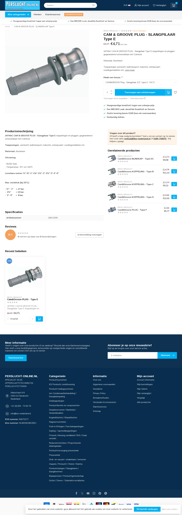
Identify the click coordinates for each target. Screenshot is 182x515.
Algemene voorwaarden (104, 384)
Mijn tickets (142, 389)
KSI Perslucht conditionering (62, 384)
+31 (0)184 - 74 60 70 (21, 406)
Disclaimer (97, 389)
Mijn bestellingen (145, 384)
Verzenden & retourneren (104, 402)
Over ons (97, 380)
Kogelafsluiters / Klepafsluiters (63, 417)
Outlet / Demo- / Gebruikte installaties (66, 480)
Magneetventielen (57, 422)
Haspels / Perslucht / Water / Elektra (65, 464)
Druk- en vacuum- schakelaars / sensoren (67, 459)
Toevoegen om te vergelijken (116, 98)
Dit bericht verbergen (147, 509)
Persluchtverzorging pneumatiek (64, 450)
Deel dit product (137, 98)
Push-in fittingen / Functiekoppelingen (66, 426)
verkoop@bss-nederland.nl (137, 138)
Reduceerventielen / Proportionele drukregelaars (65, 445)
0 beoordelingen (139, 31)
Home (7, 26)
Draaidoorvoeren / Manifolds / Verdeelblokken (62, 411)
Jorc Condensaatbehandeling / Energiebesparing (62, 395)
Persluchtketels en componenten (64, 405)
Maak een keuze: (113, 77)
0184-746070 (160, 138)
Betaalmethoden (101, 398)
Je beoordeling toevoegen (90, 234)
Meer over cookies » (170, 509)
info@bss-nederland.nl (21, 413)
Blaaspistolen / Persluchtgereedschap (66, 476)
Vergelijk (14, 319)
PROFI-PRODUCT (111, 31)
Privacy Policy (99, 393)
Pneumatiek (54, 455)
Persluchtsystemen (58, 380)
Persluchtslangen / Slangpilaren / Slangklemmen (64, 470)
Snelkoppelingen (56, 401)
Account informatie (145, 380)
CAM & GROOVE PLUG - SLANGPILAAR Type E (34, 26)
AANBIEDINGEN (73, 14)
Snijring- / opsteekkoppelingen (63, 431)
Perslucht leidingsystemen (61, 389)
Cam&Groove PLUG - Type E (22, 299)
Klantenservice (52, 14)
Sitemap (97, 411)
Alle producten (144, 402)
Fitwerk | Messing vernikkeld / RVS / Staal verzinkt (68, 437)
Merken (37, 14)
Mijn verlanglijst (144, 393)
